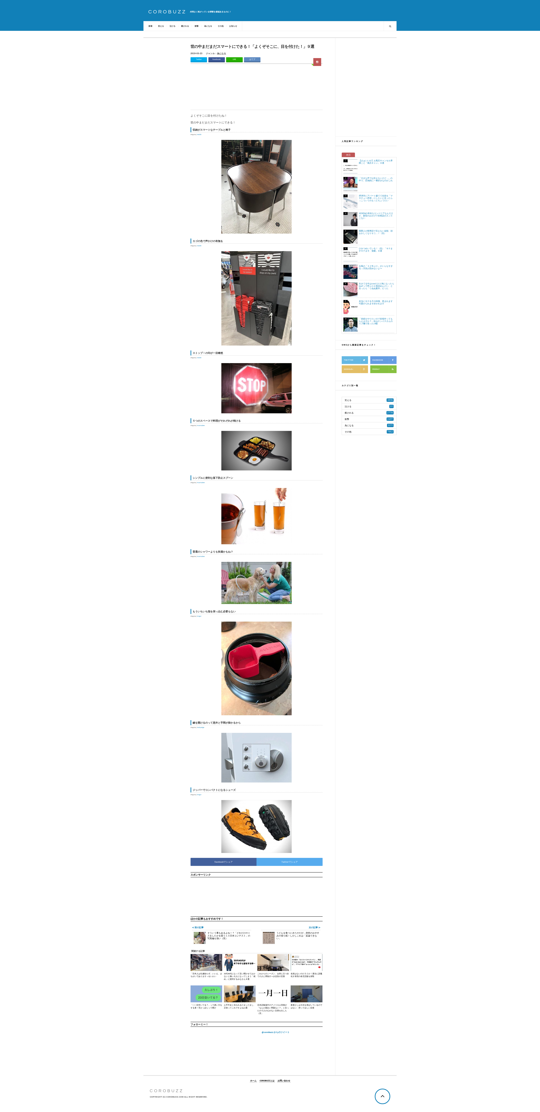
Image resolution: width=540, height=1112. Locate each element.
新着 (150, 26)
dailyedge (200, 727)
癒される (185, 26)
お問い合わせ (284, 1080)
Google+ (348, 369)
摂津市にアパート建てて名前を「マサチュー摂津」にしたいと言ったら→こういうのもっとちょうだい (376, 198)
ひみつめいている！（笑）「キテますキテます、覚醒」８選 (376, 249)
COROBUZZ (167, 11)
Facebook (216, 59)
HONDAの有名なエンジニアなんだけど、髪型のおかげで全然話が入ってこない (376, 215)
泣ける (173, 26)
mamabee (201, 425)
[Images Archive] (317, 62)
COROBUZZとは (267, 1080)
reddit (199, 134)
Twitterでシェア (289, 861)
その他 (221, 26)
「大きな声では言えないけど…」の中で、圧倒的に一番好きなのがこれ (376, 179)
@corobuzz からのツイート (276, 1032)
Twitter (199, 59)
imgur (199, 616)
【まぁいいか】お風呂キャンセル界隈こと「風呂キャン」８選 (376, 161)
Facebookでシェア (223, 861)
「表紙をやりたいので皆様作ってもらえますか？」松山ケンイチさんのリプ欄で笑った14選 (376, 321)
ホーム (253, 1080)
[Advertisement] (257, 88)
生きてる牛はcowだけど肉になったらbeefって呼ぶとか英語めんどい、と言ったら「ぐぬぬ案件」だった (376, 286)
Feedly (376, 369)
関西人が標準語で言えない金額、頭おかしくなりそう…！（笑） (376, 232)
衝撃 (197, 26)
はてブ (252, 59)
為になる (208, 26)
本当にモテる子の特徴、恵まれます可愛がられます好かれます (376, 302)
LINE (234, 59)
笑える (161, 26)
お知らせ (233, 26)
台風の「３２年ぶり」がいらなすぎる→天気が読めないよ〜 (376, 267)
